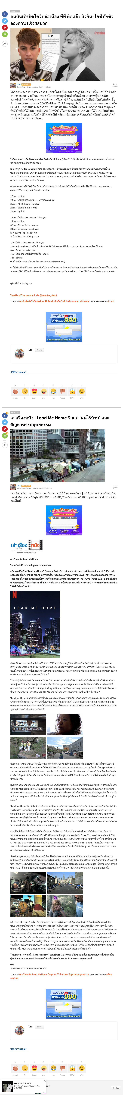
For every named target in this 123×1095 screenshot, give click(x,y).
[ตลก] (53, 391)
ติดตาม (39, 350)
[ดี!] (24, 391)
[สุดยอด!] (15, 391)
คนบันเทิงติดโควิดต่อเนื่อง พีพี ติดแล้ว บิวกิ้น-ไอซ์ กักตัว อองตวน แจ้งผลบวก (54, 301)
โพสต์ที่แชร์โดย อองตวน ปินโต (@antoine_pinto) (33, 295)
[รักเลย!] (34, 391)
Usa (18, 84)
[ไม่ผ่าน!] (62, 391)
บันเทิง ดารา (15, 11)
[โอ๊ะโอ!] (72, 391)
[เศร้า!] (81, 391)
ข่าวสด (110, 301)
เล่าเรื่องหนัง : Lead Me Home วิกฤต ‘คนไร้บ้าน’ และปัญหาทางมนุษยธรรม (54, 974)
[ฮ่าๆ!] (43, 391)
